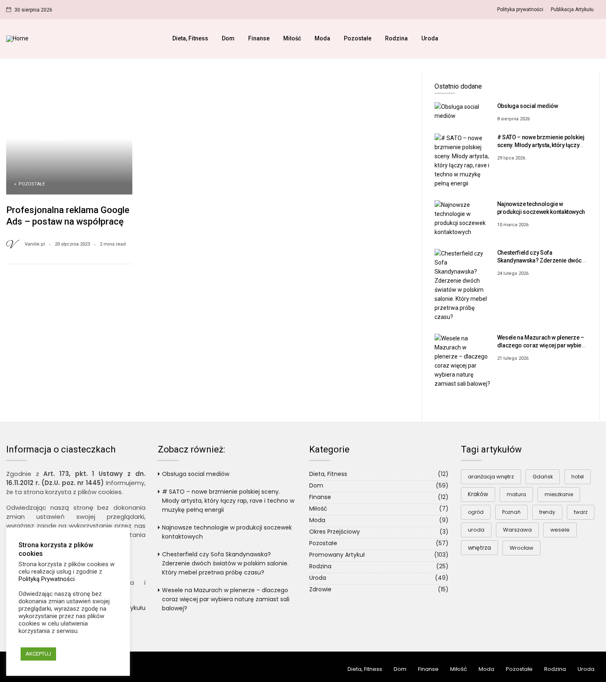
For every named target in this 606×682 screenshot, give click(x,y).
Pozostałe (357, 38)
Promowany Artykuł (337, 555)
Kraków (478, 494)
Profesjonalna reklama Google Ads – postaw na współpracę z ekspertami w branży (68, 221)
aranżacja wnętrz (491, 476)
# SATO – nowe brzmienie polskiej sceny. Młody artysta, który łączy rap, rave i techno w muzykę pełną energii (228, 500)
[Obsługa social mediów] (463, 111)
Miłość (292, 38)
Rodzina (396, 38)
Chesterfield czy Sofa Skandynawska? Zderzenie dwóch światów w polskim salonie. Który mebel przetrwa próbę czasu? (225, 563)
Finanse (259, 38)
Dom (228, 38)
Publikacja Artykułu (572, 9)
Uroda (429, 38)
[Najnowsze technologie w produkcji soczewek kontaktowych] (463, 217)
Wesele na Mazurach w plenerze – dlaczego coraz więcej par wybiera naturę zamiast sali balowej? (542, 345)
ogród (476, 512)
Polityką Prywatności (47, 579)
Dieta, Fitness (190, 38)
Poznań (511, 512)
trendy (547, 512)
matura (516, 494)
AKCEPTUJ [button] (38, 654)
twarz (580, 512)
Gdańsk (543, 476)
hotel (577, 476)
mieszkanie (559, 494)
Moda (322, 38)
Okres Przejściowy (334, 531)
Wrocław (521, 548)
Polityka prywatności (520, 9)
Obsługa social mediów (527, 106)
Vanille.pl (35, 244)
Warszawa (517, 530)
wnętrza (479, 548)
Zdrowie (320, 589)
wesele (560, 529)
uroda (476, 529)
